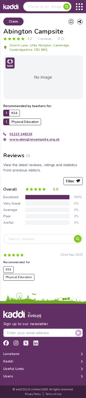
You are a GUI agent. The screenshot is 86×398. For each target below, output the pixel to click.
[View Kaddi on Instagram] (16, 343)
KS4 (8, 269)
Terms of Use (53, 394)
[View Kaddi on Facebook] (6, 343)
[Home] (11, 6)
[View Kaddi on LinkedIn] (36, 343)
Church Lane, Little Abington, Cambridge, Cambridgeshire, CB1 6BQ (39, 47)
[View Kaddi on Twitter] (26, 343)
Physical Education (19, 277)
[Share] (80, 21)
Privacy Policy (33, 394)
